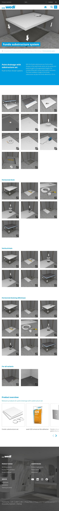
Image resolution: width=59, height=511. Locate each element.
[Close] (56, 2)
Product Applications (37, 467)
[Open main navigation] (55, 7)
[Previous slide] (53, 435)
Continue (50, 2)
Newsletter (5, 485)
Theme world (35, 470)
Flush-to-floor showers (8, 470)
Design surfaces (6, 472)
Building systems (7, 467)
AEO (21, 502)
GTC (12, 502)
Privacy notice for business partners (44, 502)
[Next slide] (56, 435)
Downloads (5, 482)
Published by (5, 502)
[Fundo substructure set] (13, 418)
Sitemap (19, 504)
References (34, 472)
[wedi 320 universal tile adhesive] (37, 418)
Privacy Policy (29, 502)
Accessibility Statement (8, 504)
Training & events (7, 487)
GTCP (17, 502)
